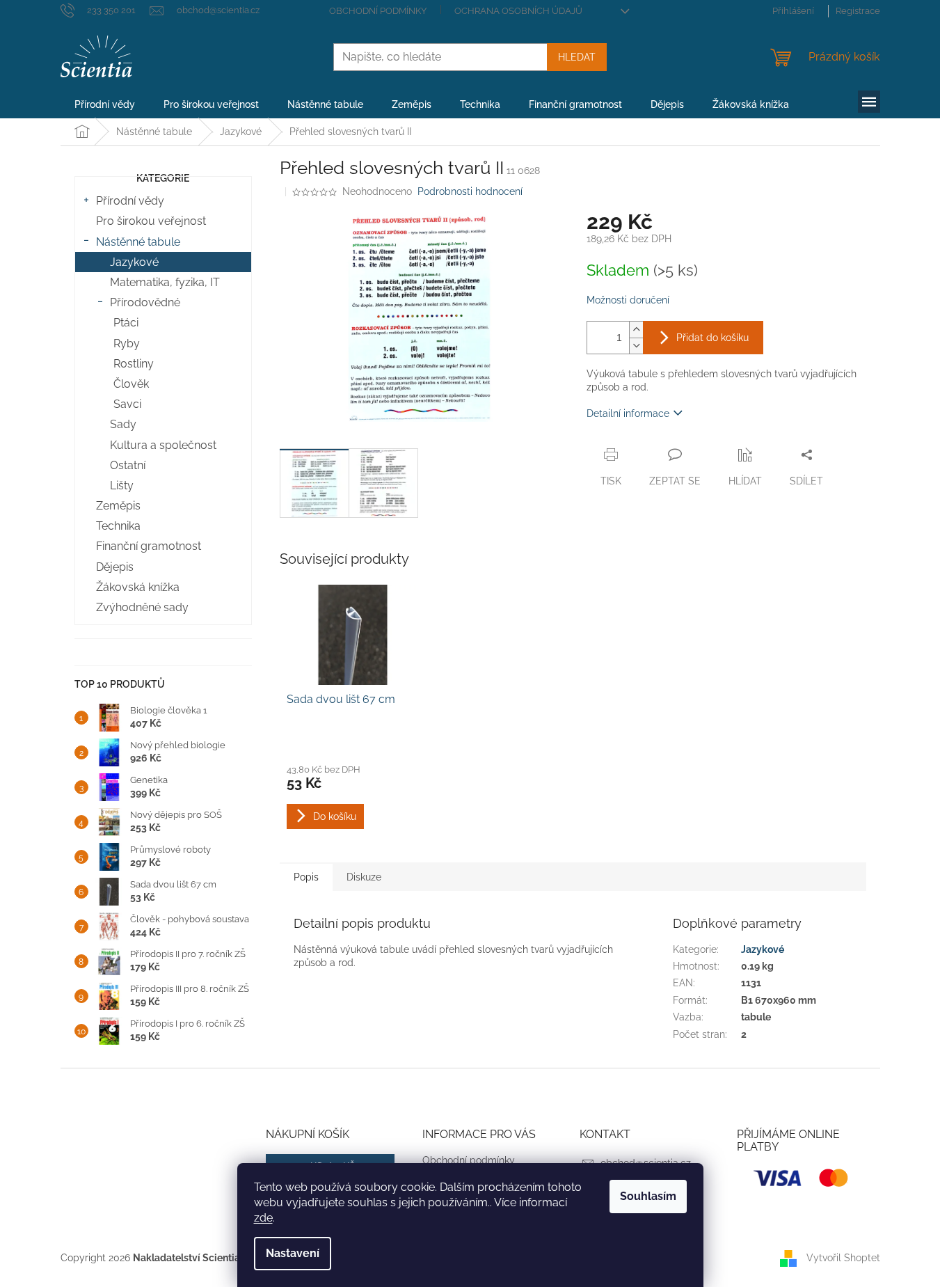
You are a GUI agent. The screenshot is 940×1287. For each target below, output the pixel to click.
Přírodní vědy (130, 200)
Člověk (131, 383)
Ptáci (125, 322)
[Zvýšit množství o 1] (636, 330)
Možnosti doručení (628, 300)
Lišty (122, 485)
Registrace (858, 11)
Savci (127, 404)
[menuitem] (105, 104)
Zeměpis (118, 505)
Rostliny (133, 363)
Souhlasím (648, 1196)
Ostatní (127, 465)
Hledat (577, 57)
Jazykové (134, 262)
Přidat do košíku (712, 337)
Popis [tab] (306, 877)
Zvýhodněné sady (142, 607)
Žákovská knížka (138, 587)
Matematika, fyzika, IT (165, 282)
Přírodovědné (145, 302)
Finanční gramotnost (148, 546)
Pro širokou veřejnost (151, 221)
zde (263, 1217)
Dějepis (115, 567)
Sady (123, 424)
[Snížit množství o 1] (636, 346)
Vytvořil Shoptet (843, 1257)
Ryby (126, 343)
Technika (118, 525)
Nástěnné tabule (138, 241)
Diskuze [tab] (363, 877)
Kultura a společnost (163, 445)
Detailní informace (628, 413)
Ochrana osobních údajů (518, 11)
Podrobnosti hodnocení (470, 191)
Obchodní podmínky (378, 11)
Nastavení (292, 1253)
